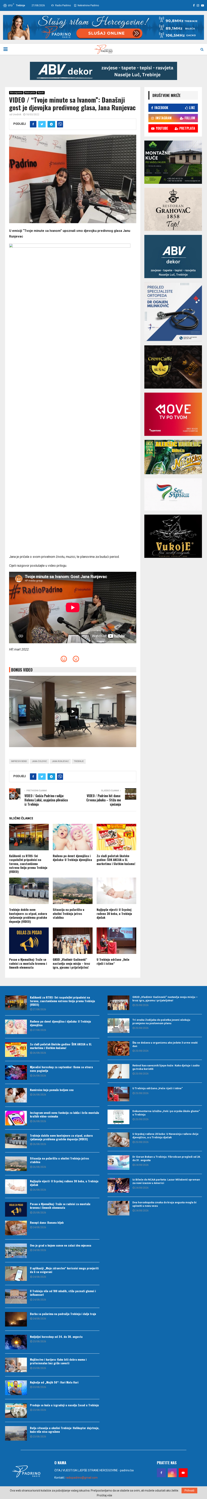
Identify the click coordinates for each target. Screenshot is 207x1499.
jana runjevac (60, 761)
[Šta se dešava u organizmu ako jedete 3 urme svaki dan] (118, 1048)
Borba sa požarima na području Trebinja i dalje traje (63, 1314)
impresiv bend (19, 761)
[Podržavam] (64, 660)
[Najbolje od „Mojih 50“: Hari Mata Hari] (16, 1387)
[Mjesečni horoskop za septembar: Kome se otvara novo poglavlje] (16, 1072)
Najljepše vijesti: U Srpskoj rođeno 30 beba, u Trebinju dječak (114, 913)
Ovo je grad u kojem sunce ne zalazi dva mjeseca (60, 1245)
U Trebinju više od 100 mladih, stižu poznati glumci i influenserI (63, 1293)
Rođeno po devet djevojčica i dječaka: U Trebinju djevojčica (72, 858)
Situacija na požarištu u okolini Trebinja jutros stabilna (68, 913)
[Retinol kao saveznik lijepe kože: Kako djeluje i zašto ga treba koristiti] (118, 1071)
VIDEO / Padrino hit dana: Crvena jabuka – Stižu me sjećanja (103, 800)
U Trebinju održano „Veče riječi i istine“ (113, 961)
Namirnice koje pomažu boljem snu (52, 1090)
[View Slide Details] (103, 71)
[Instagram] (172, 1472)
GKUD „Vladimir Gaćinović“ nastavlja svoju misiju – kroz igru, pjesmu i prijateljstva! (71, 963)
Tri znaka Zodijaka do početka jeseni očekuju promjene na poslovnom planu (161, 1021)
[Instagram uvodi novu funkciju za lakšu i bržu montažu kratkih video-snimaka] (16, 1118)
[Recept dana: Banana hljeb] (16, 1228)
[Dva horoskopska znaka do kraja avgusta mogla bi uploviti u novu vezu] (118, 1208)
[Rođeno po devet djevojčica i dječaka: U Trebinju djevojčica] (16, 1027)
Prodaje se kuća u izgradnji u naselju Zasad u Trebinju (64, 1405)
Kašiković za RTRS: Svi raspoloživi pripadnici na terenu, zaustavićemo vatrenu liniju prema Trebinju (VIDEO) (28, 864)
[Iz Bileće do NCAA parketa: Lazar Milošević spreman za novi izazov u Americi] (118, 1185)
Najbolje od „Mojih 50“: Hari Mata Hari (54, 1382)
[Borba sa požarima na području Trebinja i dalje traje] (16, 1319)
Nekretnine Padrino (88, 5)
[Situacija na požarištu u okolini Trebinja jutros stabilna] (16, 1163)
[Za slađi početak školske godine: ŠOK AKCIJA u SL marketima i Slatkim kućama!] (16, 1049)
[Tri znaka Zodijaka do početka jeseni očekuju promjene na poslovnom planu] (118, 1025)
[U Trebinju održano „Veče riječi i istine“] (118, 1094)
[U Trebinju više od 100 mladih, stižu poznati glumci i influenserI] (16, 1296)
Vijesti (41, 92)
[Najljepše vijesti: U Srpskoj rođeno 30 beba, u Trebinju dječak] (16, 1186)
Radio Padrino (63, 5)
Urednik (17, 114)
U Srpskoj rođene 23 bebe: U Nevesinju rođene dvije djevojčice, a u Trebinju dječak (165, 1135)
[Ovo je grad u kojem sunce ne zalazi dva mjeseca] (16, 1251)
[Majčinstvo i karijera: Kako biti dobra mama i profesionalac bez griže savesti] (16, 1365)
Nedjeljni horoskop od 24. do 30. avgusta (56, 1336)
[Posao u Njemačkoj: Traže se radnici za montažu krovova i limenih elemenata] (16, 1209)
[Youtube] (183, 1472)
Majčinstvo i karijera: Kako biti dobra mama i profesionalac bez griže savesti (58, 1361)
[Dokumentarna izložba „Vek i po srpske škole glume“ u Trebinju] (118, 1117)
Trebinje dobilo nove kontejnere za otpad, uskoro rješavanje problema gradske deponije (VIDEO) (28, 915)
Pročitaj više (104, 1495)
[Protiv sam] (76, 660)
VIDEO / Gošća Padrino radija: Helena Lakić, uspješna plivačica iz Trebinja (46, 800)
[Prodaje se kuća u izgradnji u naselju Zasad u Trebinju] (16, 1410)
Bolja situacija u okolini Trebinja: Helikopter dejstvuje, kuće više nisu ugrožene (64, 1430)
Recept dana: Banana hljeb (47, 1222)
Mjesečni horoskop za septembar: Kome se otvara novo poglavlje (61, 1069)
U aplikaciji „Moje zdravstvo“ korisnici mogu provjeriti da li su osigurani (64, 1270)
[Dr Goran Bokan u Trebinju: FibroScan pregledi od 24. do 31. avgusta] (118, 1162)
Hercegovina (16, 92)
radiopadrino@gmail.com (81, 1477)
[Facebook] (161, 1472)
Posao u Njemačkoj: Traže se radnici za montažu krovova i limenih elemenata (28, 963)
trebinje (79, 761)
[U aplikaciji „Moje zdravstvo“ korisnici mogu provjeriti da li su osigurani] (16, 1273)
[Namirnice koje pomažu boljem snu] (16, 1095)
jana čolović (39, 761)
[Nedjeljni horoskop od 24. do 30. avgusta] (16, 1342)
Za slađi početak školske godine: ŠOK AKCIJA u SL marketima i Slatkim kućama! (116, 860)
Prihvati (189, 1490)
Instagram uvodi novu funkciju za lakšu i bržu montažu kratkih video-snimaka (64, 1114)
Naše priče (30, 92)
